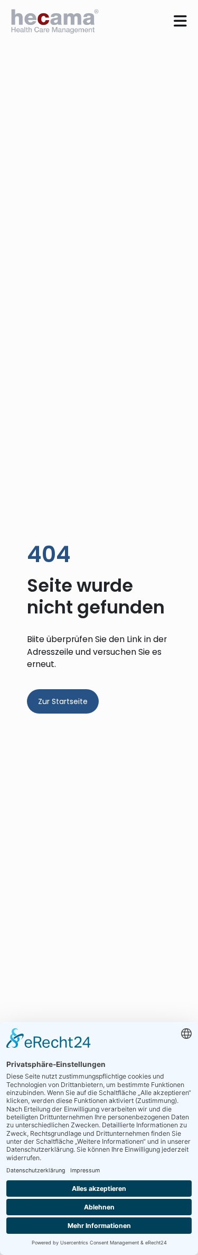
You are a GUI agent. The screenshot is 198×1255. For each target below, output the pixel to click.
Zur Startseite (63, 701)
